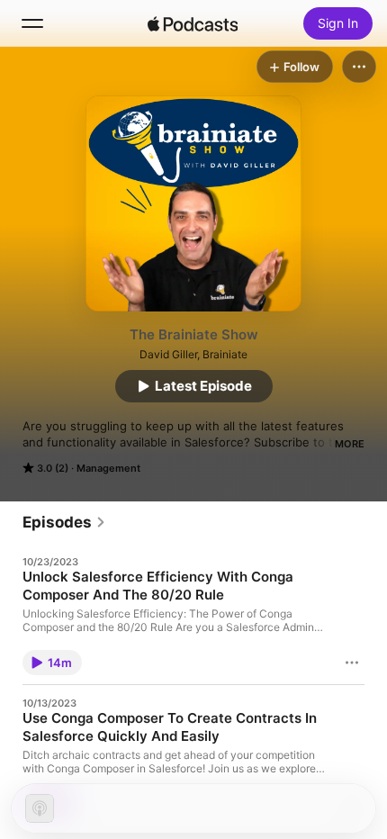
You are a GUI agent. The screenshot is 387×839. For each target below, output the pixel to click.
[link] (64, 522)
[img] (192, 23)
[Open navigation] (32, 23)
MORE (349, 444)
